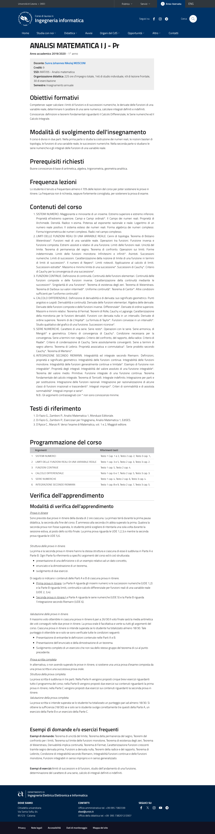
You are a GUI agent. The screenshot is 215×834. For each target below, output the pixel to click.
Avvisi (88, 33)
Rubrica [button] (126, 4)
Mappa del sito (100, 828)
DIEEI (42, 3)
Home (25, 33)
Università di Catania (27, 3)
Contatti (173, 33)
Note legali (36, 828)
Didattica (69, 33)
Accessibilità (54, 828)
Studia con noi (45, 33)
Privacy (21, 828)
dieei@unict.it (86, 811)
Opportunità (135, 33)
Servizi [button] (144, 4)
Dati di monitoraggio (76, 828)
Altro (155, 33)
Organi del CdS (108, 33)
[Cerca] (193, 19)
